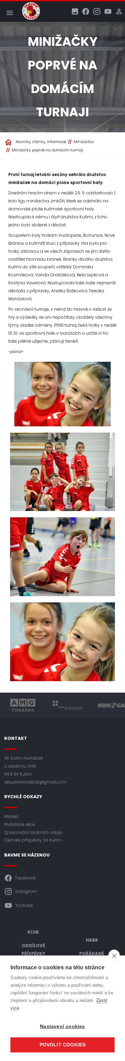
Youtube (24, 905)
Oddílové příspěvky (33, 949)
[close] (114, 955)
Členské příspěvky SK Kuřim (32, 840)
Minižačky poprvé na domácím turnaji (47, 150)
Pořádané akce (19, 824)
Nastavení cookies (62, 1026)
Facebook (25, 878)
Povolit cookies (63, 1044)
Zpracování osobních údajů (33, 832)
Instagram (26, 891)
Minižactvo (84, 141)
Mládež (11, 816)
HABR (92, 940)
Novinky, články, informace (41, 141)
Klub (33, 932)
